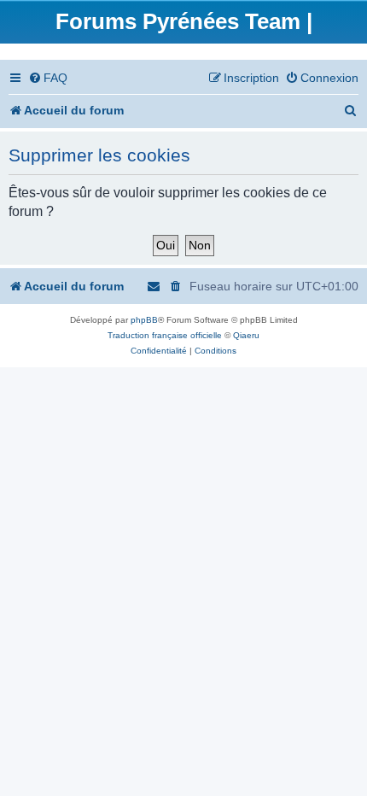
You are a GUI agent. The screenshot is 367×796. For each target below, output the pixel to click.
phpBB (144, 320)
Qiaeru (246, 335)
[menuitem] (47, 78)
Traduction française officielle (165, 335)
